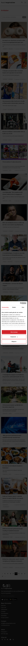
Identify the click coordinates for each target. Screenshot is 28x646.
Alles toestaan (14, 332)
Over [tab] (23, 307)
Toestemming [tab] (5, 307)
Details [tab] (14, 307)
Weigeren (14, 341)
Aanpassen (13, 336)
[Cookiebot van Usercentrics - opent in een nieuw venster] (20, 303)
